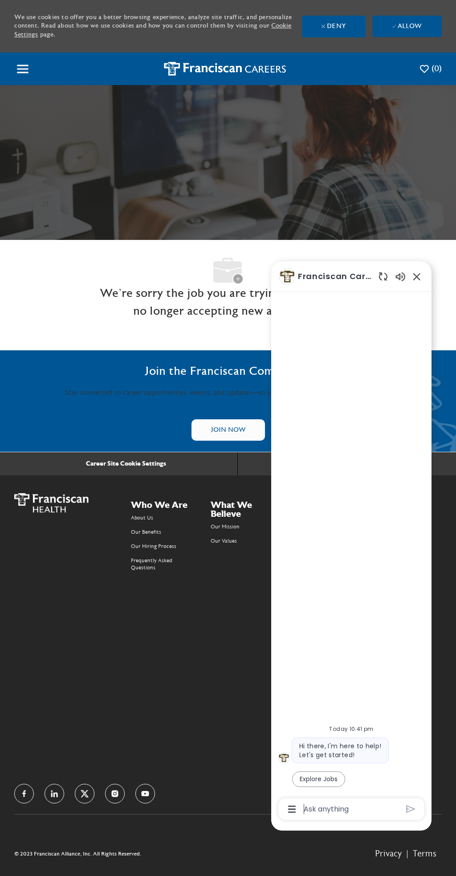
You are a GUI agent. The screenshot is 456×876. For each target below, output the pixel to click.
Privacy (388, 853)
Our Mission (225, 526)
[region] (351, 542)
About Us (142, 518)
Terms (424, 853)
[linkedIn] (54, 793)
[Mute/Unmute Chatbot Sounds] (400, 276)
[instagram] (115, 793)
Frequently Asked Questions (151, 564)
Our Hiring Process (153, 546)
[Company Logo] (225, 68)
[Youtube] (145, 793)
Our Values (224, 541)
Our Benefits (146, 532)
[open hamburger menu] (22, 69)
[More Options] (291, 809)
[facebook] (24, 793)
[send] (410, 809)
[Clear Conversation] (383, 276)
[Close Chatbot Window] (417, 276)
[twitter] (84, 793)
